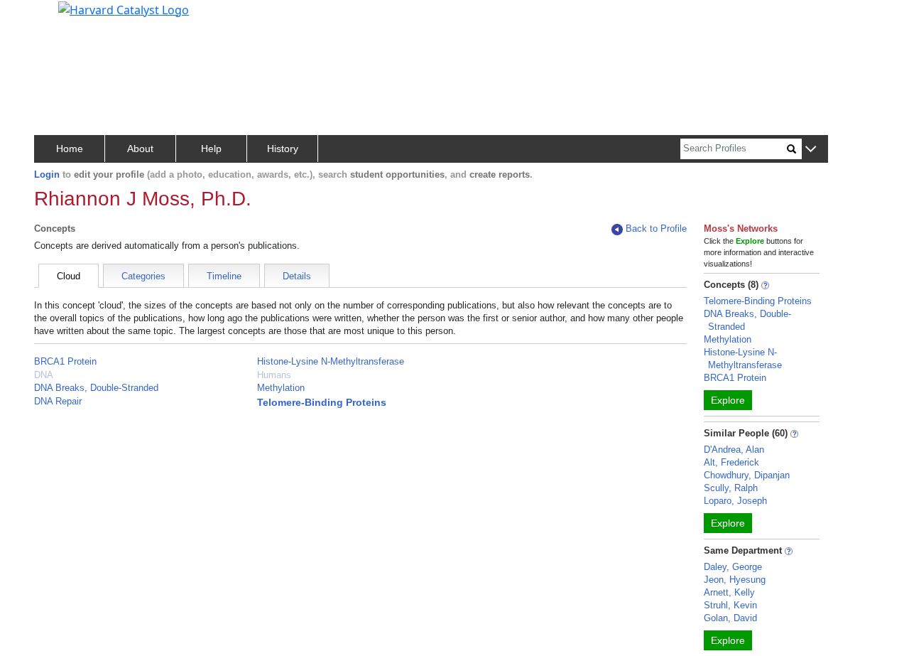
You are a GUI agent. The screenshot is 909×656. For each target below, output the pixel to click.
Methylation (281, 387)
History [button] (282, 148)
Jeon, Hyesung (735, 579)
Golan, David (730, 618)
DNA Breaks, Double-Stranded (96, 387)
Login (47, 174)
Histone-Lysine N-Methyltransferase (330, 361)
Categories (143, 276)
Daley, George (733, 566)
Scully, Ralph (731, 488)
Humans (274, 375)
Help (211, 148)
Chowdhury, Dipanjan (747, 475)
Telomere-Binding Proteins (321, 402)
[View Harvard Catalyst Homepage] (123, 8)
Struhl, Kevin (730, 605)
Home (69, 148)
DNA (43, 375)
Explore (728, 400)
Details (297, 276)
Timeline (224, 276)
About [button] (140, 148)
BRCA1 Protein (65, 361)
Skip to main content (59, 17)
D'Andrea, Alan (734, 449)
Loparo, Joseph (735, 500)
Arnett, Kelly (729, 592)
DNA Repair (58, 401)
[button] (811, 149)
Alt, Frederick (731, 462)
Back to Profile (656, 228)
